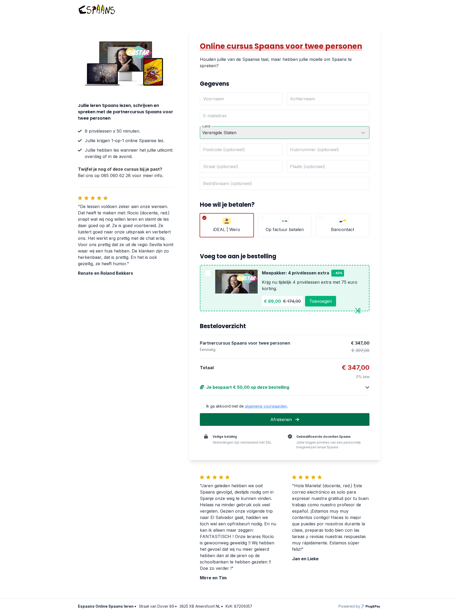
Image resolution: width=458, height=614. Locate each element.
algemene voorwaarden (266, 406)
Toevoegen (320, 301)
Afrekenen (281, 419)
